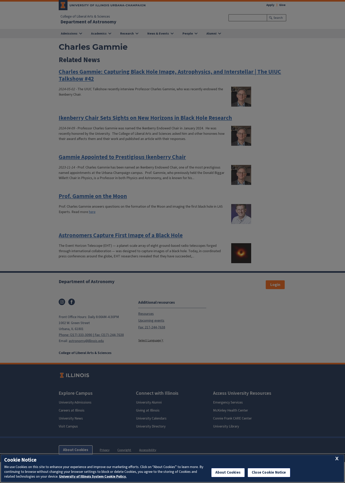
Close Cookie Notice (269, 472)
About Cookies (228, 472)
